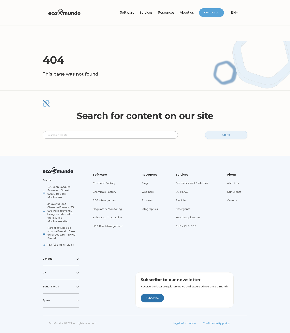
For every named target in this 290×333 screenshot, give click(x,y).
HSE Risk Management (108, 226)
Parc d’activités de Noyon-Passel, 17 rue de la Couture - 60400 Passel (61, 233)
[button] (127, 12)
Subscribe (152, 298)
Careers (232, 200)
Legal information (184, 323)
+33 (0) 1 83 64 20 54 (60, 244)
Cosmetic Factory (104, 183)
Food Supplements (188, 217)
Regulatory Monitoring (107, 209)
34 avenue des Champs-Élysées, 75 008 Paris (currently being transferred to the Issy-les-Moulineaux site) (60, 212)
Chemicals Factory (104, 192)
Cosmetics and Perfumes (192, 183)
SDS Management (105, 200)
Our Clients (234, 192)
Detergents (183, 209)
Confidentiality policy (216, 323)
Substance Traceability (107, 217)
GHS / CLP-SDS (186, 226)
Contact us (211, 12)
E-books (147, 200)
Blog (145, 183)
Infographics (150, 209)
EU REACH (183, 192)
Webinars (148, 192)
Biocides (181, 200)
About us (187, 12)
